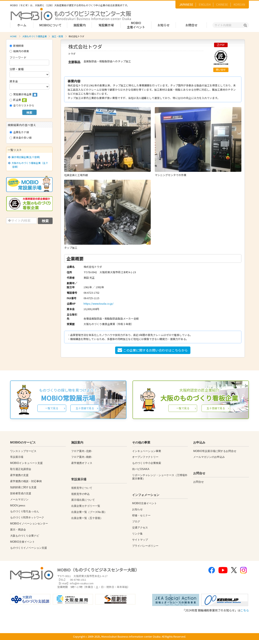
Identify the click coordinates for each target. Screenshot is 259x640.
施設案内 (79, 25)
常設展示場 (106, 25)
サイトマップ (140, 539)
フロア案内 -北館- (81, 451)
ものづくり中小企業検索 (146, 463)
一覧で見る (51, 408)
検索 (29, 112)
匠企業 (19, 100)
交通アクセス (140, 527)
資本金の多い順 (22, 137)
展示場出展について (83, 499)
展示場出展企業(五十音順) (26, 157)
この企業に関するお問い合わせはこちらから (155, 350)
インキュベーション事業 (146, 451)
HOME (13, 36)
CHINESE (222, 4)
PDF (222, 45)
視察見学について (81, 487)
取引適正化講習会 (20, 469)
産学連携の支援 (19, 475)
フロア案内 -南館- (81, 456)
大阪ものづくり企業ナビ (24, 535)
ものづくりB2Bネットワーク (27, 517)
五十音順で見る (85, 408)
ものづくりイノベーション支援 (28, 547)
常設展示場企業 (24, 94)
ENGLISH (205, 4)
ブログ (136, 521)
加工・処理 (57, 36)
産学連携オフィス (81, 463)
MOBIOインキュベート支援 (26, 463)
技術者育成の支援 (20, 493)
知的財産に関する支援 (23, 487)
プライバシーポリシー (145, 545)
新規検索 (18, 46)
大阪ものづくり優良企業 (34, 36)
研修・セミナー (141, 515)
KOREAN (239, 4)
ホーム (21, 25)
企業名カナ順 (21, 132)
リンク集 (137, 533)
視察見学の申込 (80, 493)
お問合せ (191, 25)
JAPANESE (186, 4)
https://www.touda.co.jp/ (99, 303)
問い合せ (221, 69)
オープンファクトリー (145, 456)
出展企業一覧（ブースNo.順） (89, 511)
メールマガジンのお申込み (209, 456)
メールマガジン (19, 499)
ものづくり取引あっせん (24, 511)
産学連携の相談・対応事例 (26, 481)
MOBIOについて (50, 25)
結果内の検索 (21, 51)
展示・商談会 (18, 529)
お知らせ (163, 25)
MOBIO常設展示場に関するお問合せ (214, 451)
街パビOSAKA (140, 469)
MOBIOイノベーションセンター (29, 523)
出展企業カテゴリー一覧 (85, 505)
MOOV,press (17, 505)
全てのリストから (23, 105)
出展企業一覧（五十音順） (87, 518)
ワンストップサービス (23, 451)
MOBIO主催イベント (136, 25)
